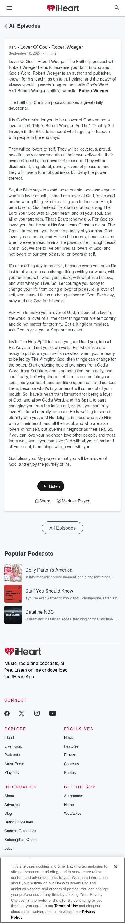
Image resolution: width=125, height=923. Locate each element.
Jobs (8, 848)
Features (71, 746)
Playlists (11, 772)
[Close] (115, 866)
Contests (71, 763)
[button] (51, 486)
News (68, 737)
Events (70, 755)
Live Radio (13, 746)
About (9, 795)
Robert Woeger (93, 90)
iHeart (9, 737)
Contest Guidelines (20, 830)
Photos (70, 772)
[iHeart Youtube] (52, 713)
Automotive (73, 795)
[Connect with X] (21, 713)
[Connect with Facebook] (7, 713)
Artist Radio (14, 763)
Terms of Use (66, 905)
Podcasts (12, 755)
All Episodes (24, 25)
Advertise (12, 804)
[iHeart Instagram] (37, 713)
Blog (8, 813)
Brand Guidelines (18, 822)
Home (69, 804)
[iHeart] (62, 8)
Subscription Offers (20, 839)
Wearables (73, 813)
